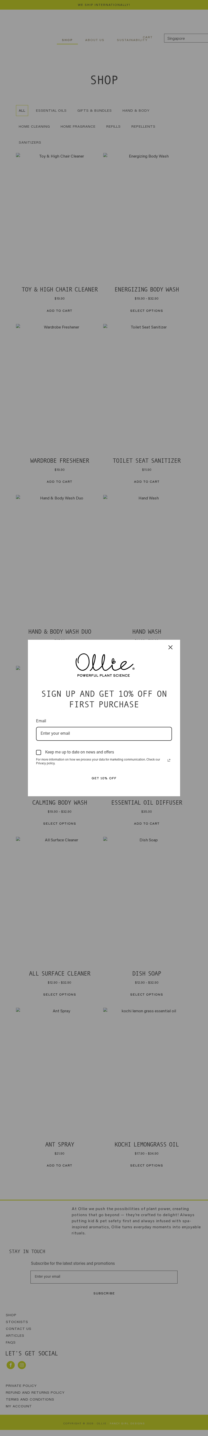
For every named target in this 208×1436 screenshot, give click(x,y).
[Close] (170, 645)
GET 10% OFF (104, 778)
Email (41, 721)
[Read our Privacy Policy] (169, 760)
